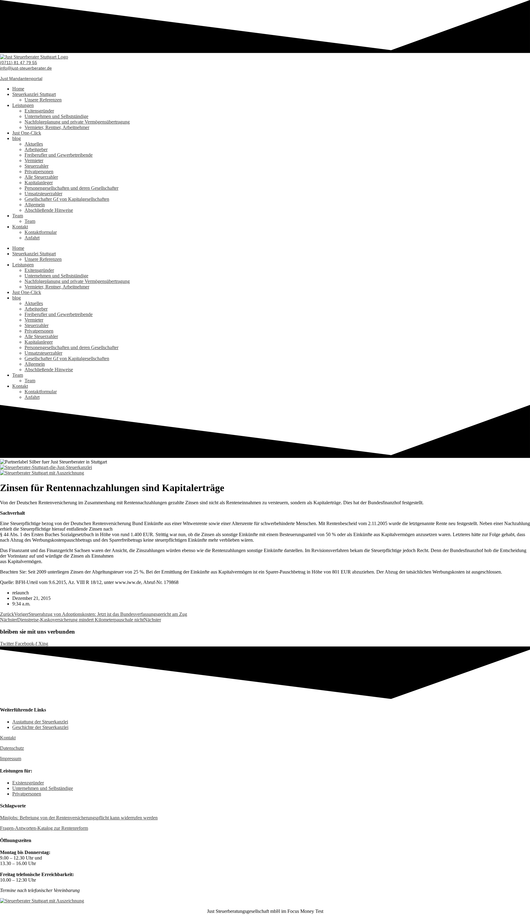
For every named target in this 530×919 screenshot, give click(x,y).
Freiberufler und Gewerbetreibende (59, 155)
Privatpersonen (39, 171)
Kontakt (20, 226)
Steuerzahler (36, 166)
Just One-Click (26, 132)
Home (18, 88)
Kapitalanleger (39, 182)
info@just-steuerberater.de (26, 68)
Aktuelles (34, 144)
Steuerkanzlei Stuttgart (34, 94)
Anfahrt (32, 237)
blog (16, 138)
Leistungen (23, 105)
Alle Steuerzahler (41, 177)
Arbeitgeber (36, 149)
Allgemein (35, 204)
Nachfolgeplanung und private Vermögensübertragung (77, 121)
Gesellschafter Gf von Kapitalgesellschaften (67, 199)
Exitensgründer (39, 110)
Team (17, 215)
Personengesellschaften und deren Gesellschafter (71, 188)
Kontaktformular (41, 232)
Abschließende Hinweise (49, 210)
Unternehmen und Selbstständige (56, 116)
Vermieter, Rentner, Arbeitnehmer (57, 127)
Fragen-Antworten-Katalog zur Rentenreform (44, 828)
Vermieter (34, 160)
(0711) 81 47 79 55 (18, 62)
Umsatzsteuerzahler (43, 193)
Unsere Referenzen (43, 99)
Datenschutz (12, 748)
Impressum (10, 758)
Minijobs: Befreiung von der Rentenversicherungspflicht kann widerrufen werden (79, 817)
